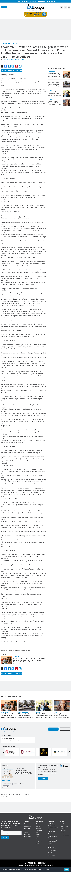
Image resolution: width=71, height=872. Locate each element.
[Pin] (16, 66)
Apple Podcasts (7, 783)
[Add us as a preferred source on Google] (20, 66)
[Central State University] (59, 752)
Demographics (6, 43)
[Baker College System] (43, 752)
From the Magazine (53, 81)
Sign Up (5, 837)
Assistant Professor (8, 738)
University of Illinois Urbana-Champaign (13, 741)
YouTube (6, 786)
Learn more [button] (46, 869)
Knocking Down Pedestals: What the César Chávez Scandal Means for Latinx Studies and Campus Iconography (54, 103)
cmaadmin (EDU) (19, 59)
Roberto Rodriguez (9, 59)
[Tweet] (13, 66)
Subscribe (4, 7)
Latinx (15, 43)
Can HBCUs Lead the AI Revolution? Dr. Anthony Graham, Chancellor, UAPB (23, 772)
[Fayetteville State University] (12, 752)
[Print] (2, 66)
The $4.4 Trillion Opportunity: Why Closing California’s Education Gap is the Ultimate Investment (54, 93)
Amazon (16, 783)
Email (2, 830)
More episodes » (7, 780)
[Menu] (69, 7)
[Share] (5, 66)
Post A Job (64, 729)
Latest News (16, 656)
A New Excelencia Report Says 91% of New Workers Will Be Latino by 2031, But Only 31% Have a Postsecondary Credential (29, 660)
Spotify (22, 783)
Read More (43, 778)
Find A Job (53, 729)
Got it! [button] (66, 869)
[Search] (65, 7)
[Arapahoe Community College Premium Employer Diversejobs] (27, 752)
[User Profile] (61, 7)
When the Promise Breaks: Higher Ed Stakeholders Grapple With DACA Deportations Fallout (54, 84)
